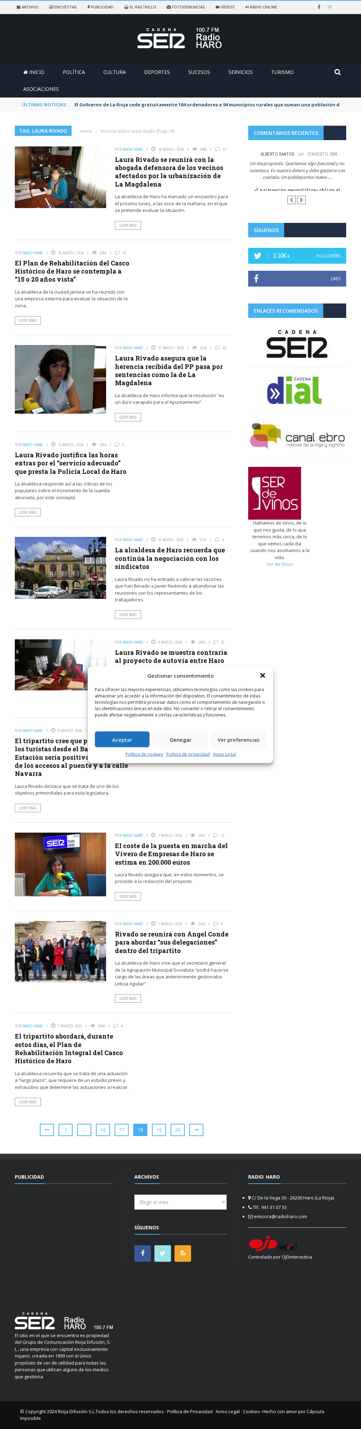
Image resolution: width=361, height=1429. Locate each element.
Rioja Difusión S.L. (77, 1411)
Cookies (251, 1411)
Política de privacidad (188, 754)
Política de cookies (144, 754)
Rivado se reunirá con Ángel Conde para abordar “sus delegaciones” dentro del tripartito (171, 942)
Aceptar (122, 739)
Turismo (282, 72)
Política (74, 72)
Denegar (180, 739)
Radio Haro (133, 149)
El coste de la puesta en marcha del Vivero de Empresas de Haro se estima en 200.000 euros (171, 853)
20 (177, 1130)
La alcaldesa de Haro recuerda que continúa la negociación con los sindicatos (170, 558)
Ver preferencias (239, 739)
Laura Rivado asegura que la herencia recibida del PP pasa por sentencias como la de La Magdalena (169, 370)
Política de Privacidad (190, 1411)
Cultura (114, 72)
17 (121, 1130)
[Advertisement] (74, 1244)
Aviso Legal (224, 754)
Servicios (240, 72)
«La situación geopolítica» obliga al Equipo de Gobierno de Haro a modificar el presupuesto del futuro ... (297, 197)
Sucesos (199, 72)
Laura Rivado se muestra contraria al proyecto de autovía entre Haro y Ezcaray (171, 660)
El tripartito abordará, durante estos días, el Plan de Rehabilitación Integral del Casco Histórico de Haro (69, 1048)
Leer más (128, 225)
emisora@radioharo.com (280, 1216)
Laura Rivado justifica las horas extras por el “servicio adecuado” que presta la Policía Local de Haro (71, 463)
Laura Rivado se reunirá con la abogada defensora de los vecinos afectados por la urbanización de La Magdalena (169, 171)
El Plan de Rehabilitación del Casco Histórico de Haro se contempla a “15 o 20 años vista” (72, 271)
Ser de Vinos (279, 585)
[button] (262, 675)
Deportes (157, 72)
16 (102, 1130)
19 (159, 1130)
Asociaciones (41, 89)
